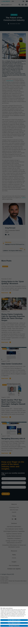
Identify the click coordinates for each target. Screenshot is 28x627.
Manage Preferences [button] (14, 625)
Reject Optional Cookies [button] (14, 622)
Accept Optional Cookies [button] (14, 620)
